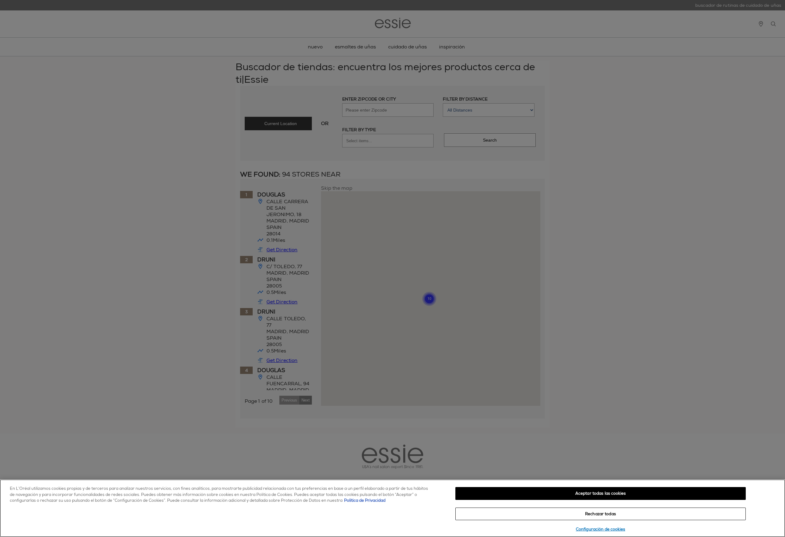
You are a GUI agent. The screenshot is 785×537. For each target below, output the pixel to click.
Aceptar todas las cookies (600, 493)
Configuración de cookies (600, 529)
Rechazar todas (600, 513)
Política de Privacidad (364, 500)
